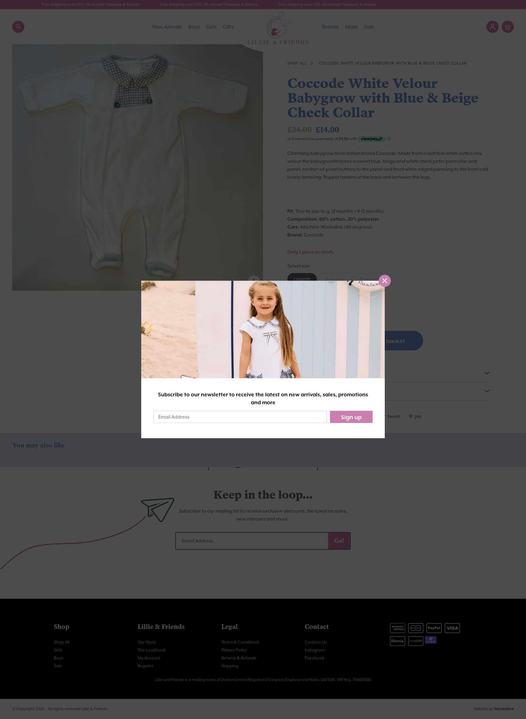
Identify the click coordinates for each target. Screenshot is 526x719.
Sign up (351, 417)
